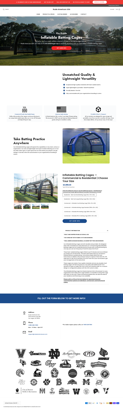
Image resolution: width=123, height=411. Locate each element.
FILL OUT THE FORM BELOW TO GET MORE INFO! (61, 298)
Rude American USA (11, 406)
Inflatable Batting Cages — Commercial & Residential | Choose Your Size (85, 178)
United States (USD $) (114, 5)
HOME (38, 14)
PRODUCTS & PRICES (48, 14)
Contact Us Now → (99, 2)
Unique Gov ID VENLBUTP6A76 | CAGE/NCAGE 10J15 (28, 406)
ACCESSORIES (74, 14)
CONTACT (83, 14)
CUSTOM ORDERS (62, 14)
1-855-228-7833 (87, 324)
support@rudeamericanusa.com (37, 334)
